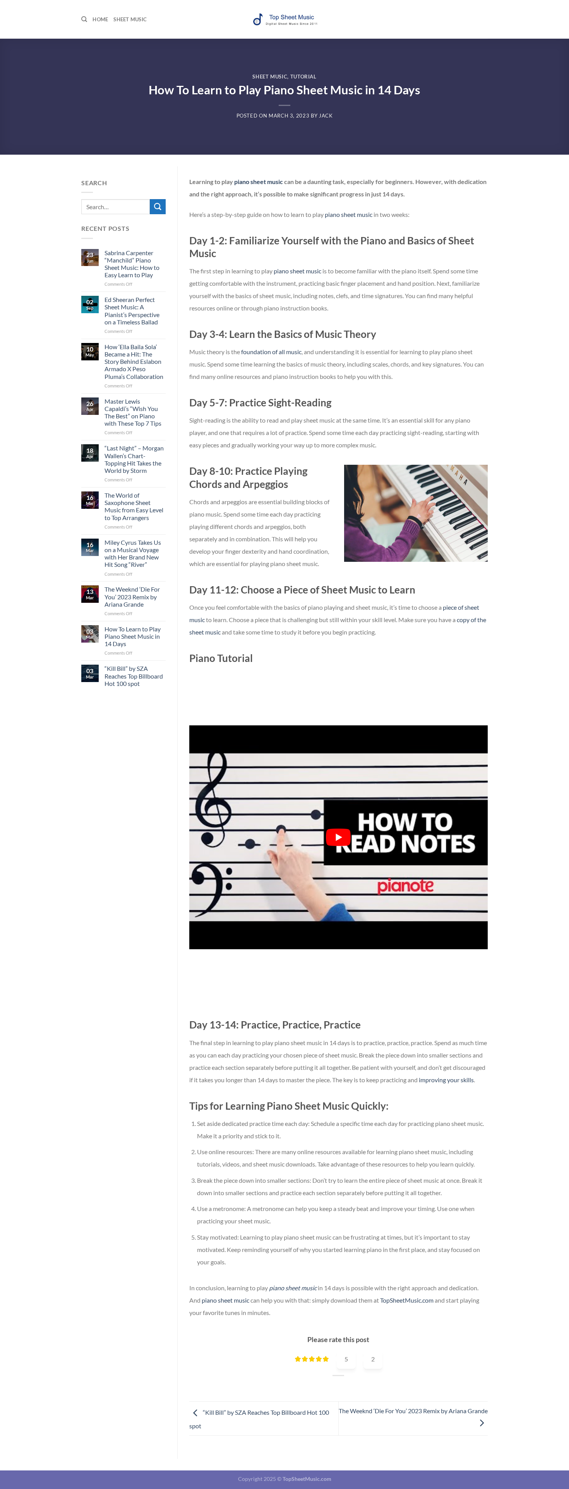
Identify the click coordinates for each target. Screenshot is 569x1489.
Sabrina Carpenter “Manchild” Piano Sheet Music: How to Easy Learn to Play (132, 264)
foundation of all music (271, 351)
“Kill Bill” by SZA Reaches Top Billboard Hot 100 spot (134, 676)
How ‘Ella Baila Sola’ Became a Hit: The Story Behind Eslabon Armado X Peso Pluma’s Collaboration (134, 361)
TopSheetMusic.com (407, 1300)
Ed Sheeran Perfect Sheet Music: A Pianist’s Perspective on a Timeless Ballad (132, 311)
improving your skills (446, 1079)
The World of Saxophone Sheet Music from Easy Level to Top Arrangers (134, 506)
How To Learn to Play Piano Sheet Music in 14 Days (133, 636)
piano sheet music (258, 181)
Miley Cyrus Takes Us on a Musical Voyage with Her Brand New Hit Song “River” (133, 553)
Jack (326, 116)
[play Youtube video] (338, 837)
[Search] (84, 19)
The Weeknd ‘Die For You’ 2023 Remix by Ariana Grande (132, 596)
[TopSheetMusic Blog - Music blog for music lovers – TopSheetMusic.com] (284, 19)
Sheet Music (130, 19)
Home (100, 19)
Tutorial (303, 76)
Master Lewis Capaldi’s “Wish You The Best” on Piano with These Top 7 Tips (133, 412)
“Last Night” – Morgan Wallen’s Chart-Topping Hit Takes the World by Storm (134, 459)
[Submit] (157, 206)
